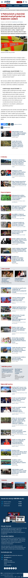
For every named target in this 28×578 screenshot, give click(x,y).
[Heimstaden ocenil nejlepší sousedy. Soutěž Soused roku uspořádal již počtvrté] (6, 472)
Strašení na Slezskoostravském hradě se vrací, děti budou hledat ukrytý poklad (18, 259)
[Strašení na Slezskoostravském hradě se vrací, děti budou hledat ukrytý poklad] (6, 259)
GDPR (15, 576)
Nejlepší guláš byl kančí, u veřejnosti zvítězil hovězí (19, 307)
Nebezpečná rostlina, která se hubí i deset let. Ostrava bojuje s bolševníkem (19, 197)
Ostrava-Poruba (22, 322)
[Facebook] (5, 568)
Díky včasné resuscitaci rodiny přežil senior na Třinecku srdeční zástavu (19, 183)
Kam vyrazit (6, 269)
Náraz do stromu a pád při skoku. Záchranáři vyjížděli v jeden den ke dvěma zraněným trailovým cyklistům (19, 420)
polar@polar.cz (7, 557)
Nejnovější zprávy (7, 384)
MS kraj (3, 5)
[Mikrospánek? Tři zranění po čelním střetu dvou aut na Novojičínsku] (6, 208)
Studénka (21, 309)
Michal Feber (22, 218)
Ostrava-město (22, 200)
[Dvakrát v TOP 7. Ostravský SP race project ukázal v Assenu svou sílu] (6, 462)
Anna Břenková (14, 202)
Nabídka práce (7, 366)
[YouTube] (16, 568)
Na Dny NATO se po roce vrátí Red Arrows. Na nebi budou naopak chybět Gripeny (19, 389)
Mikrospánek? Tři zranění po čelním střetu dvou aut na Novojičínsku (19, 207)
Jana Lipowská (14, 323)
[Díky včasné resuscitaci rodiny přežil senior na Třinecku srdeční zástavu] (6, 184)
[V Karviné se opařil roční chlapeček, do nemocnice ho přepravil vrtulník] (6, 290)
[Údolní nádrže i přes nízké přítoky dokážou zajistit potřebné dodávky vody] (6, 250)
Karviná (21, 293)
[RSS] (14, 568)
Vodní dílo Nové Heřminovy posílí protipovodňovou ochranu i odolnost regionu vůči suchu (17, 143)
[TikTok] (11, 568)
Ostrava (9, 5)
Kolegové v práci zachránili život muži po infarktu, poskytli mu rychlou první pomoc (19, 173)
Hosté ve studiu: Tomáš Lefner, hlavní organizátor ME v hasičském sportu (19, 409)
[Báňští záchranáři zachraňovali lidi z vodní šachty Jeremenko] (6, 432)
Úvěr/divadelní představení (19, 279)
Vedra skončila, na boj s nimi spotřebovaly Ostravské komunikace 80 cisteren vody (19, 349)
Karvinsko (16, 5)
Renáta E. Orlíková (15, 403)
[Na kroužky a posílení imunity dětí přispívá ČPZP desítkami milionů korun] (6, 340)
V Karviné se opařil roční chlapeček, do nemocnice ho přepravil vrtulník (19, 290)
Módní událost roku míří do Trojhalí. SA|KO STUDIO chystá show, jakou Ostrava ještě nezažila (19, 241)
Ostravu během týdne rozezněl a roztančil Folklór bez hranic (18, 299)
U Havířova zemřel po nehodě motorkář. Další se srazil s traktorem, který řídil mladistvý (19, 162)
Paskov (18, 218)
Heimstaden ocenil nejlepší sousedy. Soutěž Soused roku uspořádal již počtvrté (19, 471)
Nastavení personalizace (9, 576)
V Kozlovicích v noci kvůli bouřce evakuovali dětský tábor (19, 232)
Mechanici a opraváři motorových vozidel (18, 371)
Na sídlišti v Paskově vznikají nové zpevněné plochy (18, 215)
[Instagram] (7, 568)
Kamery (4, 480)
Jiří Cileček (20, 22)
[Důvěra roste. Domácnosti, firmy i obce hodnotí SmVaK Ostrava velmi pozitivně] (6, 452)
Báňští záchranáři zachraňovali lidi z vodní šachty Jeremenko (19, 431)
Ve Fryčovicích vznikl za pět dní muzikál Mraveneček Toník (19, 358)
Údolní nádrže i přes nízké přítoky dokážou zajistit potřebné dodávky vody (19, 250)
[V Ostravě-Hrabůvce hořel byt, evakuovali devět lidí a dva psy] (6, 225)
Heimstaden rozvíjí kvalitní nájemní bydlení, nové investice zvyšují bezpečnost (19, 134)
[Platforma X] (9, 568)
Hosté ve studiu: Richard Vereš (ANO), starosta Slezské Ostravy (19, 399)
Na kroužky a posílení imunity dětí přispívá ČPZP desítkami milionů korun (19, 340)
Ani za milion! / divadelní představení (6, 280)
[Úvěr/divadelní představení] (20, 274)
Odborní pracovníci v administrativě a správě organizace (7, 370)
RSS (19, 576)
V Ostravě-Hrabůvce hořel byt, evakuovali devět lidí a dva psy (18, 224)
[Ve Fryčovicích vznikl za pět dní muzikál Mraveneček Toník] (6, 359)
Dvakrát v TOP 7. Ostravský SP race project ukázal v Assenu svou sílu (19, 462)
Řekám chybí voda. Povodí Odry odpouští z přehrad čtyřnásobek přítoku (19, 329)
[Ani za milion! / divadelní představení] (7, 274)
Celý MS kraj (21, 165)
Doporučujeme (6, 192)
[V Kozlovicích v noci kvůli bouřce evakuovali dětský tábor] (6, 233)
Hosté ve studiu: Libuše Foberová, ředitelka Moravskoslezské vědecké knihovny (18, 441)
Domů (2, 8)
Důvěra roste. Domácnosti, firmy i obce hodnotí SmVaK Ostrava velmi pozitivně (19, 452)
